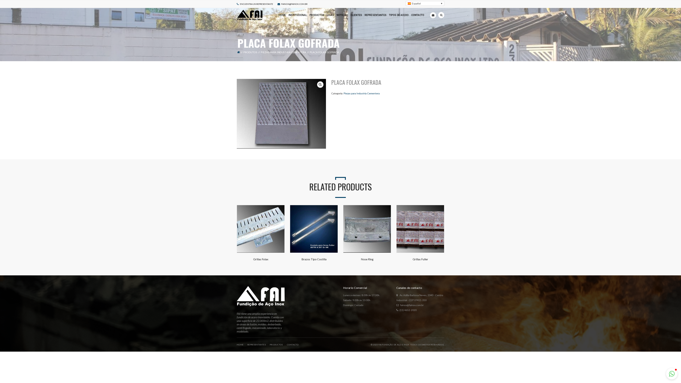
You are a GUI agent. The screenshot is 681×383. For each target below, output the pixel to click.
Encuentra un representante (256, 4)
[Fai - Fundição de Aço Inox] (249, 14)
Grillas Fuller (420, 259)
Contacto (293, 344)
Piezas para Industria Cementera (283, 52)
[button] (320, 84)
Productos (276, 344)
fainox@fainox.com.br (294, 4)
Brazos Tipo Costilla (313, 259)
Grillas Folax (260, 259)
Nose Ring (367, 259)
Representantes (256, 344)
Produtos (250, 52)
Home (240, 344)
